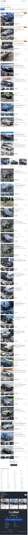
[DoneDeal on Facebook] (7, 517)
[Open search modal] (20, 1)
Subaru (15, 478)
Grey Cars (15, 483)
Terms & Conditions (10, 531)
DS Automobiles (22, 478)
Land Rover (15, 475)
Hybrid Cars (8, 483)
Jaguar (21, 479)
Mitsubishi (2, 478)
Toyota (1, 471)
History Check (7, 525)
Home (5, 3)
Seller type (6, 9)
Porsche (8, 479)
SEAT (14, 474)
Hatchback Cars (22, 487)
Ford (7, 470)
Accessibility (6, 527)
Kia (7, 471)
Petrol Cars (2, 483)
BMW (14, 471)
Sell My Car (15, 524)
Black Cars (22, 483)
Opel (1, 474)
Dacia (1, 475)
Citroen (21, 474)
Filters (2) (3, 9)
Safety (15, 525)
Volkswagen (2, 470)
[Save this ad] (25, 24)
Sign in (14, 519)
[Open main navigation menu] (26, 1)
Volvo (8, 474)
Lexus (1, 479)
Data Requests (7, 526)
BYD (21, 475)
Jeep (14, 479)
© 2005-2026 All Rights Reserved (22, 531)
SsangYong (2, 482)
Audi (14, 470)
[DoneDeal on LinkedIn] (16, 517)
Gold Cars (22, 486)
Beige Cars (15, 486)
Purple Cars (15, 487)
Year (16, 9)
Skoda (21, 471)
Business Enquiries (7, 524)
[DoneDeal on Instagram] (19, 517)
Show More (2, 490)
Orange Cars (8, 487)
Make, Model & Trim (12, 9)
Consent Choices (16, 526)
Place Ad (23, 1)
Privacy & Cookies (5, 531)
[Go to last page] (26, 461)
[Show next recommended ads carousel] (26, 157)
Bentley (15, 482)
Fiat (7, 478)
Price (26, 9)
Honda (8, 475)
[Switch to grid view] (21, 11)
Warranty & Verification (21, 9)
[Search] (1, 5)
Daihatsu (8, 482)
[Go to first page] (1, 461)
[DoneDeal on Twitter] (10, 517)
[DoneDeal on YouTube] (13, 517)
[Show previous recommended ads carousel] (24, 157)
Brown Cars (2, 486)
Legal (1, 531)
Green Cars (8, 486)
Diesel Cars (22, 482)
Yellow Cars (2, 487)
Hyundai (21, 470)
